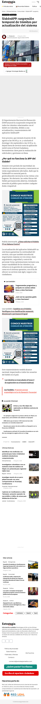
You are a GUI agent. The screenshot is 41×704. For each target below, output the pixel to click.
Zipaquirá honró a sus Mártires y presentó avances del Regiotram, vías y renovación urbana (14, 604)
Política (11, 588)
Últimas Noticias (11, 11)
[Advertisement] (20, 96)
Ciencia (9, 473)
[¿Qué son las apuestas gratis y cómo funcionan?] (9, 299)
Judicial (4, 501)
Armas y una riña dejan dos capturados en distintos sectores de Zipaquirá (25, 408)
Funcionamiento (15, 442)
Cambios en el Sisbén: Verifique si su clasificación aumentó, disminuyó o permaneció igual (18, 311)
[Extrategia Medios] (8, 2)
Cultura (11, 600)
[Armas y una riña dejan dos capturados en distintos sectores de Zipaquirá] (7, 408)
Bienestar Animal (12, 486)
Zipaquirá (13, 15)
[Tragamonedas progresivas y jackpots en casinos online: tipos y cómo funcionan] (9, 289)
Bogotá (4, 473)
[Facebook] (3, 641)
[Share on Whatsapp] (9, 31)
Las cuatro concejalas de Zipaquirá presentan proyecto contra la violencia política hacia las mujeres (14, 592)
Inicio (3, 11)
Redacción (12, 36)
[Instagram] (7, 641)
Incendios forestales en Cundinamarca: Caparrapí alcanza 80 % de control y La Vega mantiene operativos (14, 566)
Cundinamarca (11, 501)
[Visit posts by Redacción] (4, 37)
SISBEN (24, 442)
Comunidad (20, 11)
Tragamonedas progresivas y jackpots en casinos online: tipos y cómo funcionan (26, 288)
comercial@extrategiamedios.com (20, 661)
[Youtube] (11, 641)
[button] (37, 2)
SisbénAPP (31, 442)
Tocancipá (4, 486)
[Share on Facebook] (6, 31)
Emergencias (11, 562)
